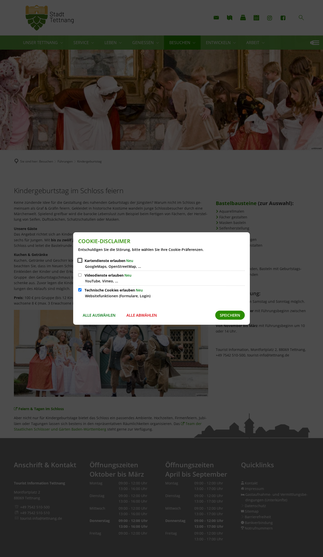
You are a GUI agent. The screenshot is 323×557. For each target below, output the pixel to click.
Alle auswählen (99, 315)
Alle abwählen (141, 315)
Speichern (230, 315)
